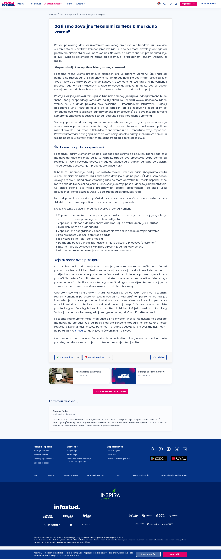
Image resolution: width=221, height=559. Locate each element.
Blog (36, 475)
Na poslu (102, 14)
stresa (79, 330)
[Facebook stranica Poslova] (152, 449)
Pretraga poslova (41, 450)
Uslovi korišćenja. (84, 542)
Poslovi (20, 3)
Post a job (111, 454)
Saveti (82, 14)
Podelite (160, 357)
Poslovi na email (41, 454)
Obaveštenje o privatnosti (174, 475)
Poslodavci (35, 3)
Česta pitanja (71, 475)
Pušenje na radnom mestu (151, 371)
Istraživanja (72, 454)
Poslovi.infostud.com (90, 540)
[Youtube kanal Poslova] (168, 449)
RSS (118, 475)
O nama (51, 475)
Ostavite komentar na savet (110, 391)
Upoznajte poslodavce (44, 458)
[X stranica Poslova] (176, 449)
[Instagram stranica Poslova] (160, 449)
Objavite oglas (113, 450)
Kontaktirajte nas (95, 475)
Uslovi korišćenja (140, 475)
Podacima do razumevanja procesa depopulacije (79, 460)
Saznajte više (148, 554)
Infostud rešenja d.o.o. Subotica (48, 540)
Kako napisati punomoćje (88, 371)
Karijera (91, 14)
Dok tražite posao (53, 3)
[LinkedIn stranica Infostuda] (184, 449)
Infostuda (113, 540)
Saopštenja (72, 450)
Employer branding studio (118, 458)
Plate (70, 3)
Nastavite (175, 554)
